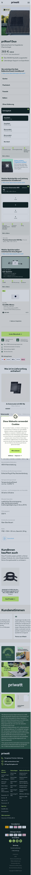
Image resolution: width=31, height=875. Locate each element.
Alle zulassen (15, 450)
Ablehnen (10, 455)
